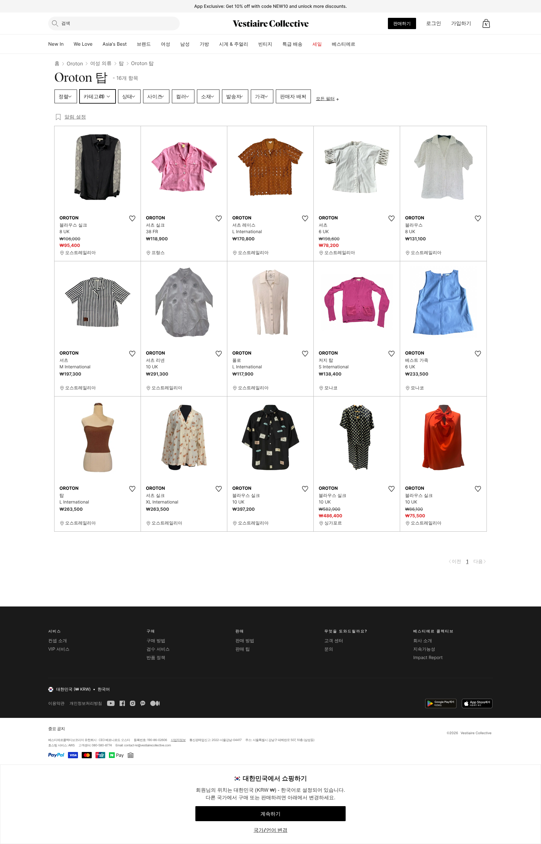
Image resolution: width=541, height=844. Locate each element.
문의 (328, 649)
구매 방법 (156, 640)
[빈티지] (277, 44)
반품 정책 (156, 657)
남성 (185, 44)
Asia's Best (115, 44)
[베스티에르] (360, 44)
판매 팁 (242, 649)
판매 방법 (244, 640)
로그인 (433, 23)
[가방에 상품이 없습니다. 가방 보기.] (486, 23)
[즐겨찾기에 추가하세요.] (132, 218)
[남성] (194, 44)
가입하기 (461, 23)
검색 (65, 23)
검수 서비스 (158, 649)
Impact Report (428, 657)
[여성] (175, 44)
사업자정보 (178, 740)
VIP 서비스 (59, 649)
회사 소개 (422, 640)
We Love (83, 44)
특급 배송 (292, 44)
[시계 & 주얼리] (253, 44)
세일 (317, 44)
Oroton (75, 63)
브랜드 (144, 44)
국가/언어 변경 (270, 830)
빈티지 (265, 44)
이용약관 (56, 703)
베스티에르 (343, 44)
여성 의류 (101, 63)
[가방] (214, 44)
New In (56, 44)
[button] (486, 23)
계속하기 (270, 813)
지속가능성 (424, 649)
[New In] (68, 44)
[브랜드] (155, 44)
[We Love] (97, 44)
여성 (165, 44)
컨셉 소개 (57, 640)
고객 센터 (333, 640)
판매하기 (402, 23)
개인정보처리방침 (86, 703)
